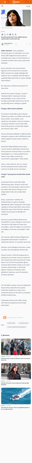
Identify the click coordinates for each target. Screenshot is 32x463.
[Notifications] (29, 2)
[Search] (7, 2)
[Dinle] (16, 44)
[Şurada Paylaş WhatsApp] (7, 34)
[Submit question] (5, 317)
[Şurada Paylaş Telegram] (10, 34)
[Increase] (30, 44)
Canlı (27, 6)
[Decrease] (27, 44)
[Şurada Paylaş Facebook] (2, 34)
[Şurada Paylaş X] (5, 34)
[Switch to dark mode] (26, 2)
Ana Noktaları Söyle (23, 323)
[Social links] (2, 2)
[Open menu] (2, 6)
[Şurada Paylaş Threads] (13, 34)
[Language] (5, 2)
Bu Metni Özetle (11, 323)
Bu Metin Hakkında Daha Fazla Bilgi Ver (17, 327)
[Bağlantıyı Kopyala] (15, 34)
